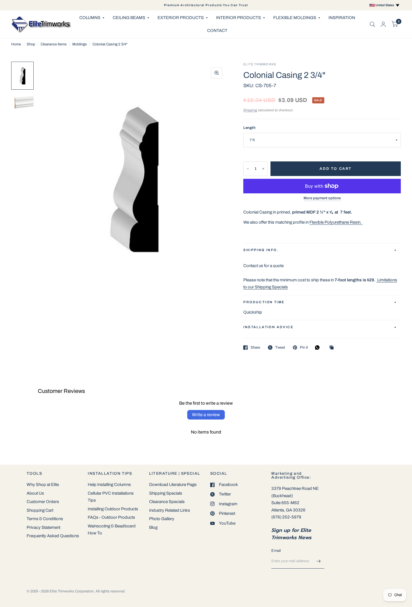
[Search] (372, 24)
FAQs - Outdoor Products (111, 517)
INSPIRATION (341, 17)
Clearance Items (54, 44)
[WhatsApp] (318, 347)
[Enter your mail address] (318, 561)
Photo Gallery (161, 518)
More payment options (322, 198)
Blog (153, 527)
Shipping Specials (165, 493)
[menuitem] (91, 17)
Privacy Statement (43, 527)
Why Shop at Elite (43, 484)
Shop (31, 44)
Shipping (250, 110)
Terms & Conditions (45, 518)
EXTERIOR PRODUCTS (181, 17)
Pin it (304, 347)
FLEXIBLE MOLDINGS (294, 17)
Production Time (263, 302)
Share (255, 347)
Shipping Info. (261, 250)
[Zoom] (216, 72)
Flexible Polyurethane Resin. (335, 222)
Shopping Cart (40, 510)
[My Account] (383, 24)
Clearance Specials (167, 501)
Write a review (206, 414)
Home (16, 44)
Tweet (280, 347)
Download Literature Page (172, 484)
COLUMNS (89, 17)
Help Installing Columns (109, 484)
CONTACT (217, 30)
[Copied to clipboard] (333, 348)
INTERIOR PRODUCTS (238, 17)
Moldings (79, 44)
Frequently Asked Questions (53, 536)
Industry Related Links (169, 510)
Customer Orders (43, 501)
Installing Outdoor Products (113, 509)
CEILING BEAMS (129, 17)
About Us (35, 493)
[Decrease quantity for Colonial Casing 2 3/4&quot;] (248, 169)
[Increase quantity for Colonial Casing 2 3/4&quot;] (263, 169)
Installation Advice (268, 327)
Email (276, 551)
